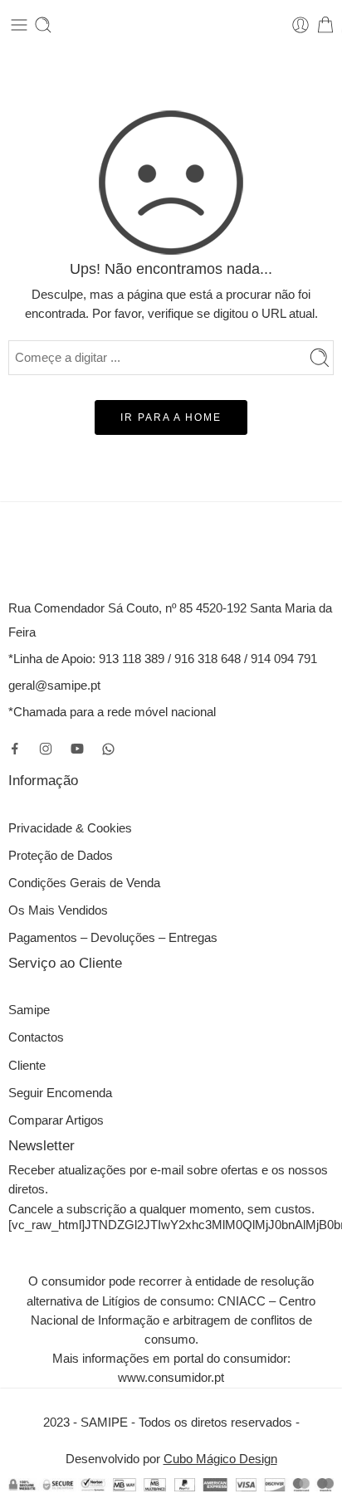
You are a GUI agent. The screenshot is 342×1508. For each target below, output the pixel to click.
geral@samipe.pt (54, 685)
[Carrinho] (325, 25)
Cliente (27, 1065)
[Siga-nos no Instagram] (45, 748)
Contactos (36, 1037)
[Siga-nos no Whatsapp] (108, 749)
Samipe (29, 1010)
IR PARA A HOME (171, 417)
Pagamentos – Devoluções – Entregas (112, 937)
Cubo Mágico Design (220, 1459)
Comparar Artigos (56, 1120)
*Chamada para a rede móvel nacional (112, 712)
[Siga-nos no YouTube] (77, 748)
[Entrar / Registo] (300, 25)
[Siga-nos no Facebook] (15, 748)
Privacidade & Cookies (70, 828)
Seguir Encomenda (60, 1093)
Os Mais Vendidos (58, 910)
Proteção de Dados (60, 855)
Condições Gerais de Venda (84, 883)
